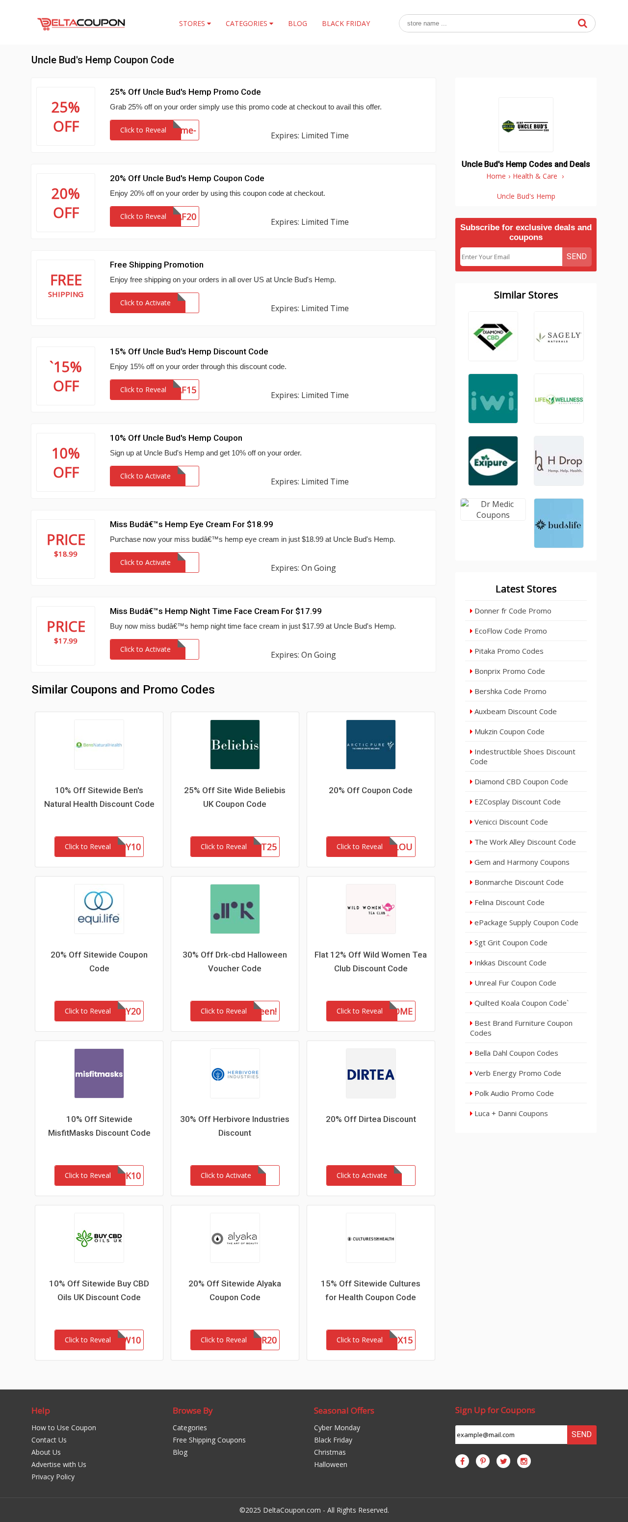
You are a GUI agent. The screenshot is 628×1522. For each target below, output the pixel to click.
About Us (46, 1452)
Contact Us (49, 1439)
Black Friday (333, 1439)
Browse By (193, 1410)
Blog (180, 1452)
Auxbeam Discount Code (514, 711)
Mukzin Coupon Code (508, 731)
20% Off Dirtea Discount (371, 1119)
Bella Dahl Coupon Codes (515, 1053)
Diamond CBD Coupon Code (520, 781)
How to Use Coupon (63, 1427)
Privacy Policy (53, 1476)
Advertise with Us (58, 1464)
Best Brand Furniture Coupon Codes (521, 1028)
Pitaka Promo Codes (508, 651)
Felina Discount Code (508, 902)
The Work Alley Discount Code (524, 842)
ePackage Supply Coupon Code (525, 922)
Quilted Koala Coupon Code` (520, 1003)
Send (577, 256)
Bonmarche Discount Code (518, 882)
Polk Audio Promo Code (513, 1093)
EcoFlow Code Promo (509, 631)
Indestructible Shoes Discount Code (523, 756)
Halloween (330, 1464)
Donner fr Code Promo (511, 610)
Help (40, 1410)
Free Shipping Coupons (209, 1439)
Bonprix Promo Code (508, 671)
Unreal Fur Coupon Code (514, 983)
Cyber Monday (337, 1427)
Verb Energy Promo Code (516, 1073)
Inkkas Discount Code (509, 962)
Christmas (330, 1452)
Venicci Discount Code (510, 822)
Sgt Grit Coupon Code (510, 942)
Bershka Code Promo (509, 691)
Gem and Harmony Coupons (521, 862)
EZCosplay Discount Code (516, 801)
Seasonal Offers (344, 1410)
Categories (190, 1427)
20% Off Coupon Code (371, 790)
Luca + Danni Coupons (510, 1113)
